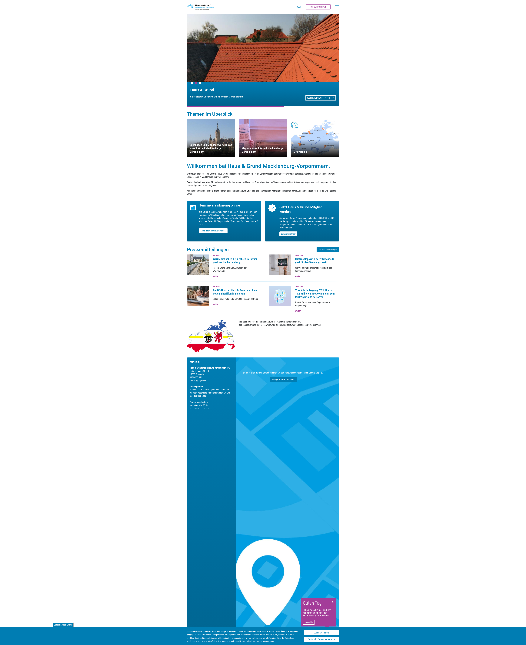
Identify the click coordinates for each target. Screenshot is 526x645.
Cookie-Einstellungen (63, 624)
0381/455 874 (196, 377)
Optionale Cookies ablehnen (321, 639)
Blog (299, 6)
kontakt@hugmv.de (198, 380)
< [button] (326, 97)
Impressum (269, 641)
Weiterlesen (314, 98)
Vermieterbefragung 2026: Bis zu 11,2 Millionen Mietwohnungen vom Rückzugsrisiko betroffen (315, 293)
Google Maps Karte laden (283, 379)
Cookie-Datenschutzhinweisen (247, 641)
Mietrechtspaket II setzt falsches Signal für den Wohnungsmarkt (315, 260)
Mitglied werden (318, 7)
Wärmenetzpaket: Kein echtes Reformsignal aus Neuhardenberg (235, 260)
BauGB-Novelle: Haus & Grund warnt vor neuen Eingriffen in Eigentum (235, 291)
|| (330, 97)
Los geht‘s (309, 622)
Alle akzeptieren (321, 632)
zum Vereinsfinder (288, 234)
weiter (215, 276)
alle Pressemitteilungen (328, 249)
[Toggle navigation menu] (337, 6)
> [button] (334, 97)
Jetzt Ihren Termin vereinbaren (213, 231)
